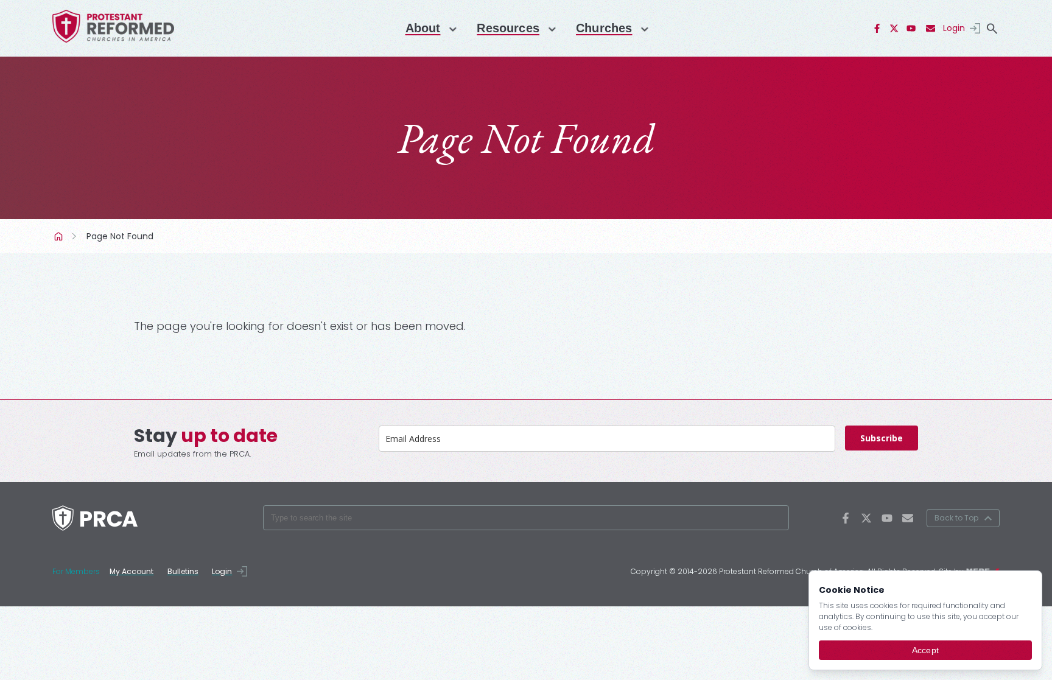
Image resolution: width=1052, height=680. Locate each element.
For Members (76, 571)
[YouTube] (911, 28)
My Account (131, 571)
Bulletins (182, 571)
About (423, 28)
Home (59, 236)
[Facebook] (877, 28)
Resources (508, 28)
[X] (894, 28)
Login (954, 28)
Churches (604, 28)
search (992, 28)
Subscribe (881, 438)
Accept (925, 650)
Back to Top (956, 518)
